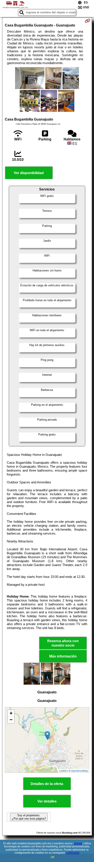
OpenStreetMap (79, 770)
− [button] (11, 719)
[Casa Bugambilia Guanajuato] (30, 78)
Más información (63, 656)
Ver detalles (47, 801)
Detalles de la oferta (47, 784)
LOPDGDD (72, 852)
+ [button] (11, 713)
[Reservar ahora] (87, 20)
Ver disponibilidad (29, 173)
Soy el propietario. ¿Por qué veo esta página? (29, 817)
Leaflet (63, 770)
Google (78, 843)
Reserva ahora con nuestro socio (63, 643)
